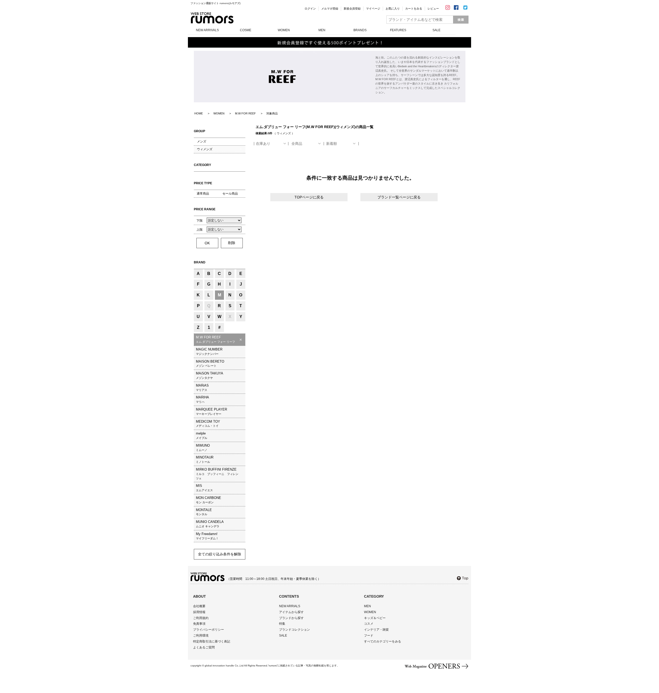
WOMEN (284, 30)
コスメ (368, 623)
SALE (436, 30)
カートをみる (413, 8)
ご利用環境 (201, 635)
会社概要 (199, 606)
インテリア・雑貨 (376, 629)
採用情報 (199, 612)
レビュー (433, 8)
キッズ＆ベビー (375, 618)
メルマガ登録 (329, 8)
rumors (212, 18)
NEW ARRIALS (289, 606)
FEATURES (398, 30)
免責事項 (199, 623)
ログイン (310, 8)
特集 (282, 623)
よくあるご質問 (204, 647)
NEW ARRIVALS (207, 30)
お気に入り (393, 8)
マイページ (373, 8)
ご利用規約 (201, 618)
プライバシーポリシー (208, 629)
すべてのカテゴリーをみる (382, 641)
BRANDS (360, 30)
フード (368, 635)
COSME (245, 30)
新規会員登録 (352, 8)
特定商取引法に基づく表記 (211, 641)
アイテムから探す (291, 612)
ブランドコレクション (294, 629)
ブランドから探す (291, 618)
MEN (321, 30)
